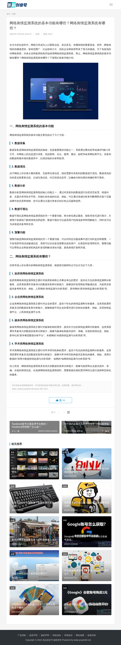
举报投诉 (68, 635)
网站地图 (80, 635)
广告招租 (22, 635)
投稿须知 (57, 635)
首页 (8, 13)
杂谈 (37, 33)
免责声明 (33, 635)
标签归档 (92, 635)
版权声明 (45, 635)
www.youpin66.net (82, 639)
